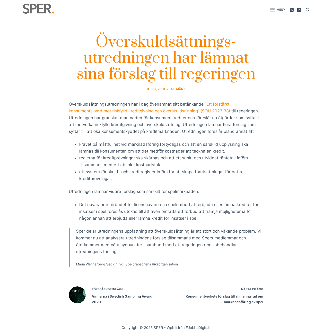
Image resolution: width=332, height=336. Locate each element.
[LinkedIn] (299, 10)
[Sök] (307, 10)
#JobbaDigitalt (198, 327)
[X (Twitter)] (292, 10)
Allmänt (178, 89)
